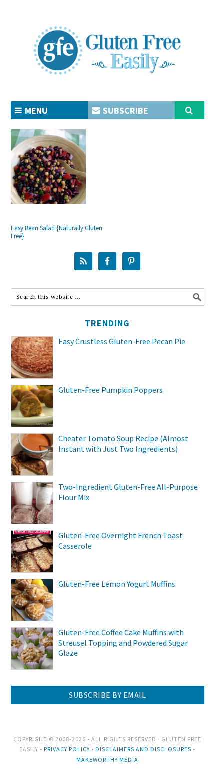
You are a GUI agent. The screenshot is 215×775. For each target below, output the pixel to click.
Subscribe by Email (107, 695)
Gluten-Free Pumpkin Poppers (110, 390)
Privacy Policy (67, 749)
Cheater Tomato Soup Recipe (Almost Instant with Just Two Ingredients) (123, 443)
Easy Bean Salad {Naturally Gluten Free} (56, 232)
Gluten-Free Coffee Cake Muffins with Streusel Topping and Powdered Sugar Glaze (123, 642)
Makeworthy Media (107, 759)
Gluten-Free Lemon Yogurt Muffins (118, 584)
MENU (35, 110)
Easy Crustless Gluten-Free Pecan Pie (122, 341)
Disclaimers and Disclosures (144, 749)
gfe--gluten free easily (107, 42)
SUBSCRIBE (124, 110)
